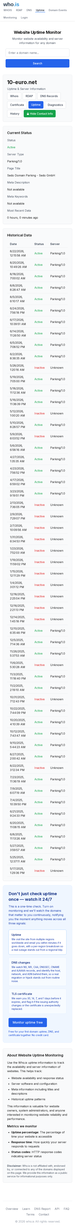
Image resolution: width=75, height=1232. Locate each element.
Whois (14, 96)
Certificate (17, 105)
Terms (30, 1214)
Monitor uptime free (28, 1022)
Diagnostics (55, 105)
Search (37, 63)
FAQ (66, 1209)
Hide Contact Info (41, 113)
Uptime (40, 10)
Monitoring (10, 17)
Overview (12, 1209)
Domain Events (58, 10)
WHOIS (7, 10)
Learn (26, 1209)
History (14, 113)
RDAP (19, 10)
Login (24, 17)
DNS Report (42, 1209)
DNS (29, 10)
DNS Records (49, 96)
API (57, 1209)
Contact (44, 1214)
